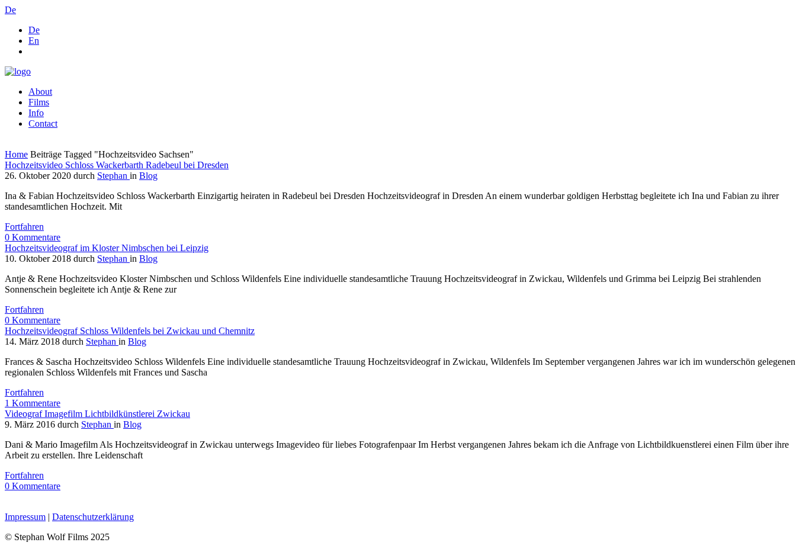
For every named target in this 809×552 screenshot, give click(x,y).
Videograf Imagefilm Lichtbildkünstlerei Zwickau (97, 414)
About (40, 91)
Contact (42, 123)
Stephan (113, 176)
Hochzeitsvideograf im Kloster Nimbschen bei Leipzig (106, 248)
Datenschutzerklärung (93, 517)
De (34, 30)
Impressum (25, 517)
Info (36, 113)
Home (16, 154)
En (33, 41)
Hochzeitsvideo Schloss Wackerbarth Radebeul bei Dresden (117, 165)
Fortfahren (24, 227)
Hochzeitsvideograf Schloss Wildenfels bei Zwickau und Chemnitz (130, 331)
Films (38, 102)
